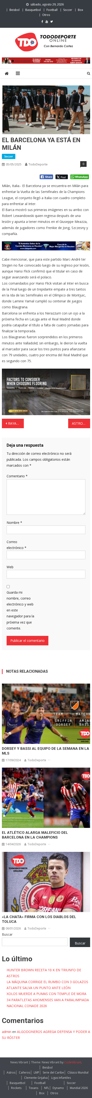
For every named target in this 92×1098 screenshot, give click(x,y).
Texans (33, 1088)
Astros (11, 1072)
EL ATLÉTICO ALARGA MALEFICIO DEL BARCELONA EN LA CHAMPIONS (35, 835)
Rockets (16, 1088)
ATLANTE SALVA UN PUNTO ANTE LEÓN (39, 987)
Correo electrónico (16, 545)
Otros (46, 15)
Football (52, 10)
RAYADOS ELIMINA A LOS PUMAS (16, 423)
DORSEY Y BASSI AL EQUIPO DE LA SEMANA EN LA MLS (45, 750)
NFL (46, 1088)
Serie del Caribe (53, 1072)
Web (10, 567)
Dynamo (58, 1088)
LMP (36, 1072)
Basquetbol (33, 10)
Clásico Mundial (77, 1072)
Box (80, 10)
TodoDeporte (38, 164)
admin (6, 1031)
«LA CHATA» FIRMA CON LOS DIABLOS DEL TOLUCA (39, 919)
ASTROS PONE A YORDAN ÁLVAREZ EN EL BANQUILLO (81, 423)
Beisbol (14, 10)
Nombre (14, 522)
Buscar (7, 934)
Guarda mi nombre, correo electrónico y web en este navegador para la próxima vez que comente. (20, 610)
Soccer (67, 10)
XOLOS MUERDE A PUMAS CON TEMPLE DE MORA (46, 993)
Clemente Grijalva (36, 1078)
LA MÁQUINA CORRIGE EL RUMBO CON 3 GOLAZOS (47, 982)
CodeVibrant (72, 1062)
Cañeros (24, 1072)
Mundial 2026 (79, 1088)
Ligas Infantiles (61, 1078)
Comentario (17, 476)
